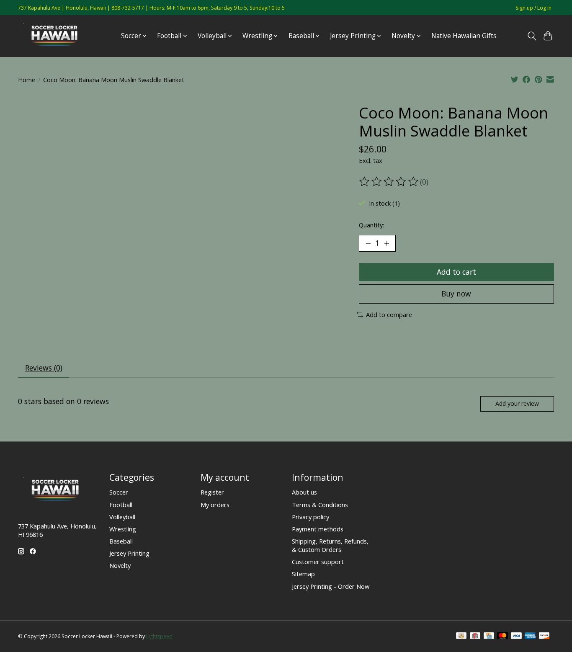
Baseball (121, 541)
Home (26, 79)
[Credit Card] (489, 636)
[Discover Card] (544, 636)
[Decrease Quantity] (368, 243)
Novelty (120, 565)
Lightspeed (159, 636)
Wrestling (122, 529)
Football (120, 504)
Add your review (517, 403)
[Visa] (516, 636)
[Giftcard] (475, 636)
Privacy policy (310, 517)
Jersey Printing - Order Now (330, 586)
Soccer (118, 492)
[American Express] (530, 636)
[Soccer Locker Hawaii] (57, 36)
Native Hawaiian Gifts (464, 35)
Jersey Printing (129, 553)
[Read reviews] (389, 181)
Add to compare (389, 314)
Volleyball (122, 517)
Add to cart (456, 272)
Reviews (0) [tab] (43, 368)
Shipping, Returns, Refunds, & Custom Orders (330, 545)
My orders (215, 504)
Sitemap (303, 574)
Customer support (318, 561)
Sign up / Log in (533, 7)
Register (212, 492)
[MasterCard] (502, 636)
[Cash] (461, 636)
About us (304, 492)
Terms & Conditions (320, 504)
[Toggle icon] (532, 36)
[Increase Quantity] (386, 243)
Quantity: (371, 225)
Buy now (456, 294)
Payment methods (317, 529)
